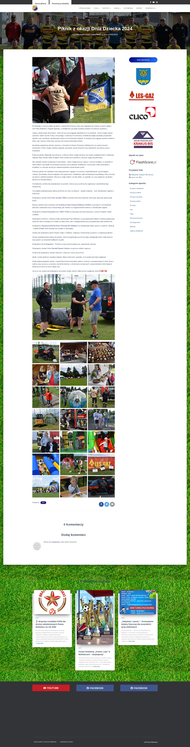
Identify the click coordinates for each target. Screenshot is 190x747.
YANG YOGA (64, 212)
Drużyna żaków (135, 201)
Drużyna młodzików (136, 188)
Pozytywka (51, 212)
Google (157, 2)
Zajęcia (116, 8)
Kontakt (139, 8)
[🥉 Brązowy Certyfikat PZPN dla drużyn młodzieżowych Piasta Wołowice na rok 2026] (52, 602)
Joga (131, 214)
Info (43, 502)
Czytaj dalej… (40, 643)
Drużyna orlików (135, 192)
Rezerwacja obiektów (60, 4)
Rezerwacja (150, 8)
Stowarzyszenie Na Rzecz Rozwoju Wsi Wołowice (59, 226)
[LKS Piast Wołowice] (35, 8)
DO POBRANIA (128, 8)
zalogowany (56, 542)
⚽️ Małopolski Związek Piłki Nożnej (141, 175)
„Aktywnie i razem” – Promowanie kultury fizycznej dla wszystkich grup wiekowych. (137, 624)
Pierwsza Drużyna (136, 218)
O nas (96, 8)
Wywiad (132, 226)
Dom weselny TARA (59, 198)
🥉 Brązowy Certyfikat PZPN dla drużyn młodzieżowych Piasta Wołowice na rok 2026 (51, 624)
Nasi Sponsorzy (143, 60)
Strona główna (40, 4)
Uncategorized (135, 222)
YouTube (154, 2)
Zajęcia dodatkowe (136, 231)
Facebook (150, 2)
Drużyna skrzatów (136, 197)
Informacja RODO (66, 742)
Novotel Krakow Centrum (61, 248)
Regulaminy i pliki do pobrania (45, 742)
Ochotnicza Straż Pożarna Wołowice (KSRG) (74, 205)
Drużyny (106, 8)
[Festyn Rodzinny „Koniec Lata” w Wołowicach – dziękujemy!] (95, 617)
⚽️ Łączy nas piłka (135, 177)
